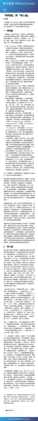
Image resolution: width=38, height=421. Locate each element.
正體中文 (10, 410)
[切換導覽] (5, 10)
